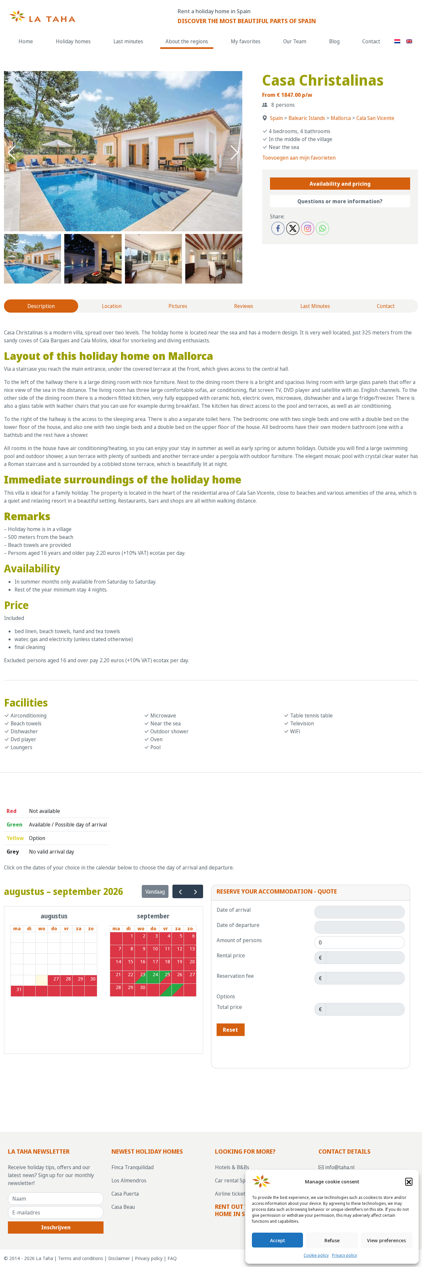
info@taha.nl (339, 1167)
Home (25, 41)
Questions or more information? (339, 201)
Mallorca (341, 118)
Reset (230, 1029)
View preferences (386, 1240)
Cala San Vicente (375, 118)
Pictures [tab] (177, 306)
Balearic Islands (306, 118)
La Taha (44, 1258)
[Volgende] (195, 891)
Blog (334, 41)
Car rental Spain (234, 1180)
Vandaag (155, 891)
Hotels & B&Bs (232, 1167)
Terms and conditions (80, 1258)
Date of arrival (234, 909)
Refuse (332, 1240)
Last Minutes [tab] (315, 306)
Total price (229, 1007)
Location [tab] (112, 306)
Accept (277, 1240)
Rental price (231, 955)
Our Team (294, 41)
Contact (371, 41)
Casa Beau (123, 1206)
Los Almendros (128, 1180)
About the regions (187, 41)
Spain (276, 118)
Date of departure (238, 925)
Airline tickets (231, 1193)
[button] (409, 1181)
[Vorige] (180, 891)
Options (226, 996)
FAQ (172, 1258)
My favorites (245, 41)
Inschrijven (56, 1227)
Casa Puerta (125, 1193)
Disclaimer (119, 1258)
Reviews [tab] (243, 306)
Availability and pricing (340, 183)
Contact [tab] (386, 306)
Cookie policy (316, 1255)
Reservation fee (235, 975)
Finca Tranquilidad (132, 1167)
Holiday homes (73, 41)
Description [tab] (41, 306)
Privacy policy (344, 1255)
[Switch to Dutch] (397, 41)
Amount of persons (239, 940)
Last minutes (128, 41)
